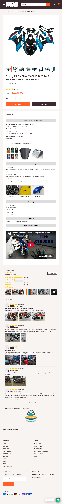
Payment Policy (38, 448)
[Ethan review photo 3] (23, 337)
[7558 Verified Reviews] (31, 422)
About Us (5, 463)
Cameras (5, 458)
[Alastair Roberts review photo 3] (24, 360)
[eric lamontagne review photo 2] (25, 316)
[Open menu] (4, 4)
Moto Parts (6, 448)
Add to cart (18, 104)
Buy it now (44, 104)
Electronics (6, 456)
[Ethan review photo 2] (15, 337)
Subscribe (8, 483)
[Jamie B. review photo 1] (9, 381)
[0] (57, 4)
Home (4, 11)
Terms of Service (38, 453)
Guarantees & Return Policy (41, 451)
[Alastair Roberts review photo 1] (9, 360)
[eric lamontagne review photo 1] (11, 316)
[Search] (48, 4)
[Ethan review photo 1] (7, 337)
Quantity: (8, 98)
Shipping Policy (38, 446)
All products (10, 11)
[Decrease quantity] (13, 98)
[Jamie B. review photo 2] (19, 381)
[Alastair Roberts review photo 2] (16, 360)
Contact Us (6, 461)
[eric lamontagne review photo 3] (38, 316)
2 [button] (29, 402)
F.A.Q (35, 456)
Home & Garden (7, 451)
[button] (9, 89)
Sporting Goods (7, 453)
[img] (14, 304)
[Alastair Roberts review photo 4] (32, 360)
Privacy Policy (37, 443)
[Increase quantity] (22, 98)
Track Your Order (7, 466)
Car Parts (5, 446)
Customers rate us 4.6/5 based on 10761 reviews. (16, 408)
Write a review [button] (52, 273)
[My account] (54, 4)
